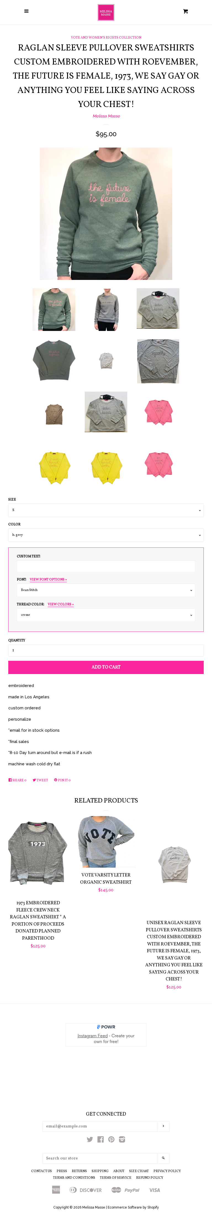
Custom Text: (29, 556)
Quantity (16, 640)
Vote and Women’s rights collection (106, 38)
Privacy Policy (167, 1171)
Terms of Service (115, 1178)
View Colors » (61, 604)
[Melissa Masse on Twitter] (90, 1140)
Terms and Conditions (74, 1178)
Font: (42, 580)
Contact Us (41, 1171)
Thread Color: (45, 604)
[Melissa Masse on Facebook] (100, 1140)
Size (12, 500)
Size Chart (139, 1171)
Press (62, 1171)
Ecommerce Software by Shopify (133, 1207)
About (118, 1171)
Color (14, 524)
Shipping (100, 1171)
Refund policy (149, 1178)
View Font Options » (48, 580)
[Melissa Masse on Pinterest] (111, 1140)
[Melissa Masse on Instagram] (122, 1140)
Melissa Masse (106, 116)
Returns (79, 1171)
